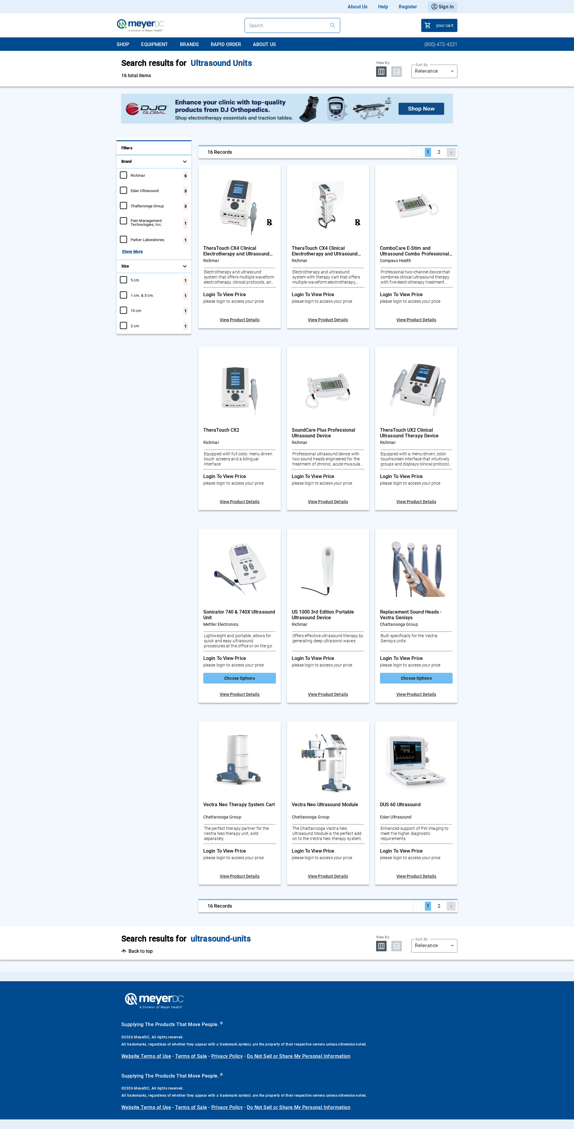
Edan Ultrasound (145, 190)
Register (408, 7)
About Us (357, 7)
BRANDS (189, 44)
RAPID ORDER (226, 44)
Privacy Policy (227, 1056)
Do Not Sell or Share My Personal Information (298, 1056)
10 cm (136, 310)
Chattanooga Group (147, 206)
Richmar (138, 175)
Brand (126, 161)
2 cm (135, 326)
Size (125, 266)
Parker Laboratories (147, 240)
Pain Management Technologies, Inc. (146, 222)
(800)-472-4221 (440, 44)
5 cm (135, 280)
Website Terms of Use (146, 1056)
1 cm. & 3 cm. (142, 295)
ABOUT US (264, 44)
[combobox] (434, 71)
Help (383, 7)
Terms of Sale (191, 1056)
